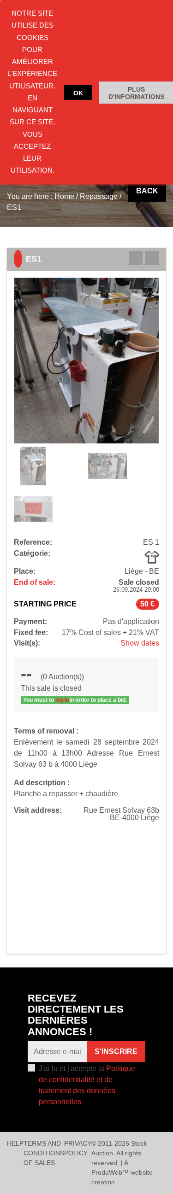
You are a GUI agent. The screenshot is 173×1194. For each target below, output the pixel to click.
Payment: (30, 621)
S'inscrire (116, 1051)
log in (62, 700)
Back (147, 191)
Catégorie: (32, 553)
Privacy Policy (77, 1148)
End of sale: (34, 582)
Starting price (45, 604)
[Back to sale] (136, 258)
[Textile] (151, 557)
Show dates (139, 643)
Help (15, 1143)
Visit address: (38, 810)
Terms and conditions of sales (44, 1153)
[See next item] (152, 258)
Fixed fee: (31, 632)
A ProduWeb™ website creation (122, 1172)
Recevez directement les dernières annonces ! (76, 1014)
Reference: (33, 542)
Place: (25, 571)
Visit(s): (27, 643)
